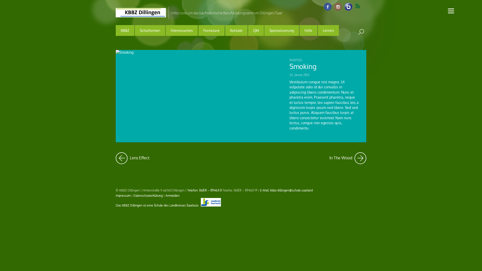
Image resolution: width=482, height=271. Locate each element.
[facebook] (328, 7)
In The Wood (347, 156)
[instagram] (338, 7)
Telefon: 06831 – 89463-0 (204, 190)
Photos (295, 60)
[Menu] (451, 11)
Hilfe (308, 30)
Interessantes (182, 30)
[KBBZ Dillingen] (141, 14)
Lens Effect (139, 156)
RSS (360, 6)
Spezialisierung (281, 30)
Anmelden (172, 195)
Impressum (123, 195)
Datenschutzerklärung (148, 195)
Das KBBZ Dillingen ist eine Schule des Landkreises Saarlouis (157, 205)
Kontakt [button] (236, 30)
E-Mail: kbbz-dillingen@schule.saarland (286, 190)
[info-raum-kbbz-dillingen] (348, 7)
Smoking (303, 66)
